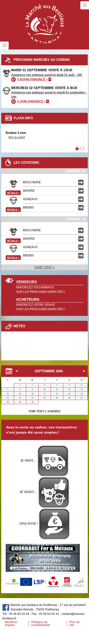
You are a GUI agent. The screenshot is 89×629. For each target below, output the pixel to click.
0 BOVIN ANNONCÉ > (34, 79)
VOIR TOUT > (44, 267)
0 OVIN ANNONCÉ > (32, 101)
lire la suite (16, 137)
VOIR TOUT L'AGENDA (44, 411)
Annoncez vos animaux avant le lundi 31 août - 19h (46, 75)
